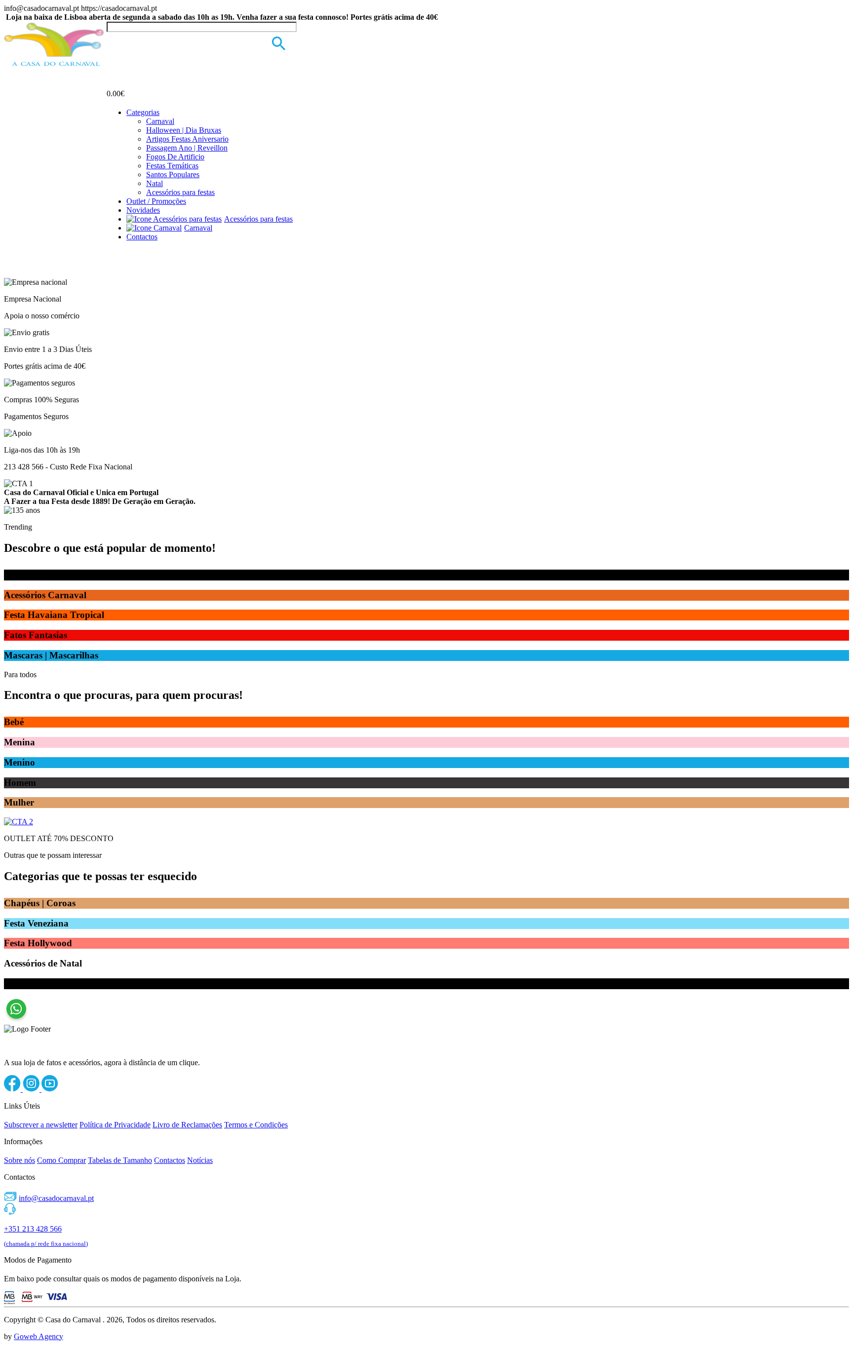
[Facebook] (13, 1089)
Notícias (200, 1160)
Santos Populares (172, 174)
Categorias (142, 112)
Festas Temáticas (172, 165)
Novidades (143, 210)
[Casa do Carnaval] (55, 64)
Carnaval (160, 121)
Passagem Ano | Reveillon (187, 148)
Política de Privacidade (115, 1124)
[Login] (112, 41)
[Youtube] (49, 1089)
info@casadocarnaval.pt (56, 1198)
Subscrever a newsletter (41, 1124)
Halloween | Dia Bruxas (183, 130)
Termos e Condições (256, 1124)
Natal (154, 183)
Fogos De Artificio (175, 157)
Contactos (141, 236)
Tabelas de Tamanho (120, 1160)
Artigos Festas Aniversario (187, 139)
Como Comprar (61, 1160)
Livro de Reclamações (187, 1124)
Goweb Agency (38, 1336)
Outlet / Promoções (156, 201)
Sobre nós (19, 1160)
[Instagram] (32, 1089)
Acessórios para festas (180, 192)
